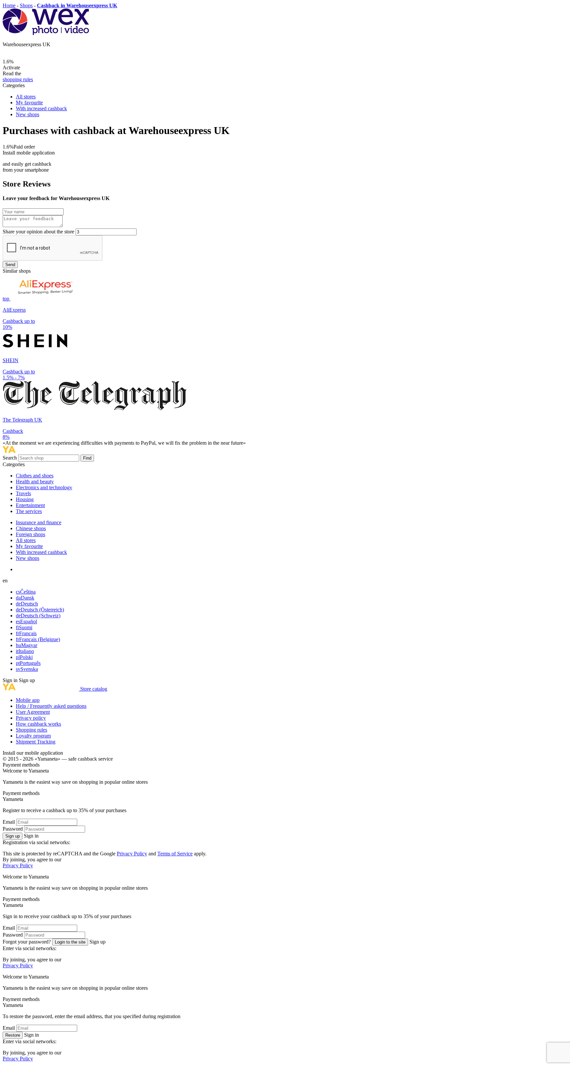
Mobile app (28, 700)
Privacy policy (31, 718)
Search (10, 458)
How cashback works (38, 724)
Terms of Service (175, 853)
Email (9, 822)
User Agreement (33, 712)
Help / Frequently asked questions (51, 706)
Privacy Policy (132, 853)
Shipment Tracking (35, 741)
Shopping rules (31, 730)
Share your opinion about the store (38, 231)
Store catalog (93, 689)
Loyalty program (33, 736)
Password (13, 829)
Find (87, 458)
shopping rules (18, 79)
